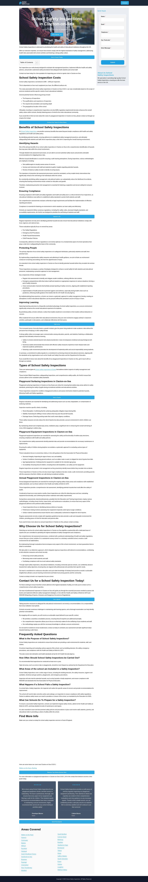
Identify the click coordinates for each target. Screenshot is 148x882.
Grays (59, 853)
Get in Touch (57, 397)
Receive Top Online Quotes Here (56, 772)
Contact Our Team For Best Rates (57, 122)
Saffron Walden (62, 856)
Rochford (24, 848)
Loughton (60, 867)
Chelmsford (24, 865)
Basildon (60, 842)
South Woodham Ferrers (28, 854)
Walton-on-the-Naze (25, 768)
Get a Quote (55, 34)
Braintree (24, 859)
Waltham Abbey (62, 870)
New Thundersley (26, 867)
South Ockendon (63, 859)
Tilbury (60, 850)
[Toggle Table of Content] (36, 62)
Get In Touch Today (57, 57)
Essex (59, 861)
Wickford (24, 870)
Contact (124, 3)
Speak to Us (56, 216)
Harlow (60, 864)
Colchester (24, 840)
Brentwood (61, 848)
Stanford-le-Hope (63, 845)
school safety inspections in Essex (45, 369)
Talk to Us (57, 324)
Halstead (24, 851)
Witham (23, 846)
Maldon (23, 843)
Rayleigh (24, 862)
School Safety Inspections (29, 131)
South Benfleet (62, 834)
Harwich (23, 837)
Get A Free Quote (57, 821)
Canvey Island (62, 837)
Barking (34, 768)
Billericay (60, 839)
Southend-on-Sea (26, 856)
